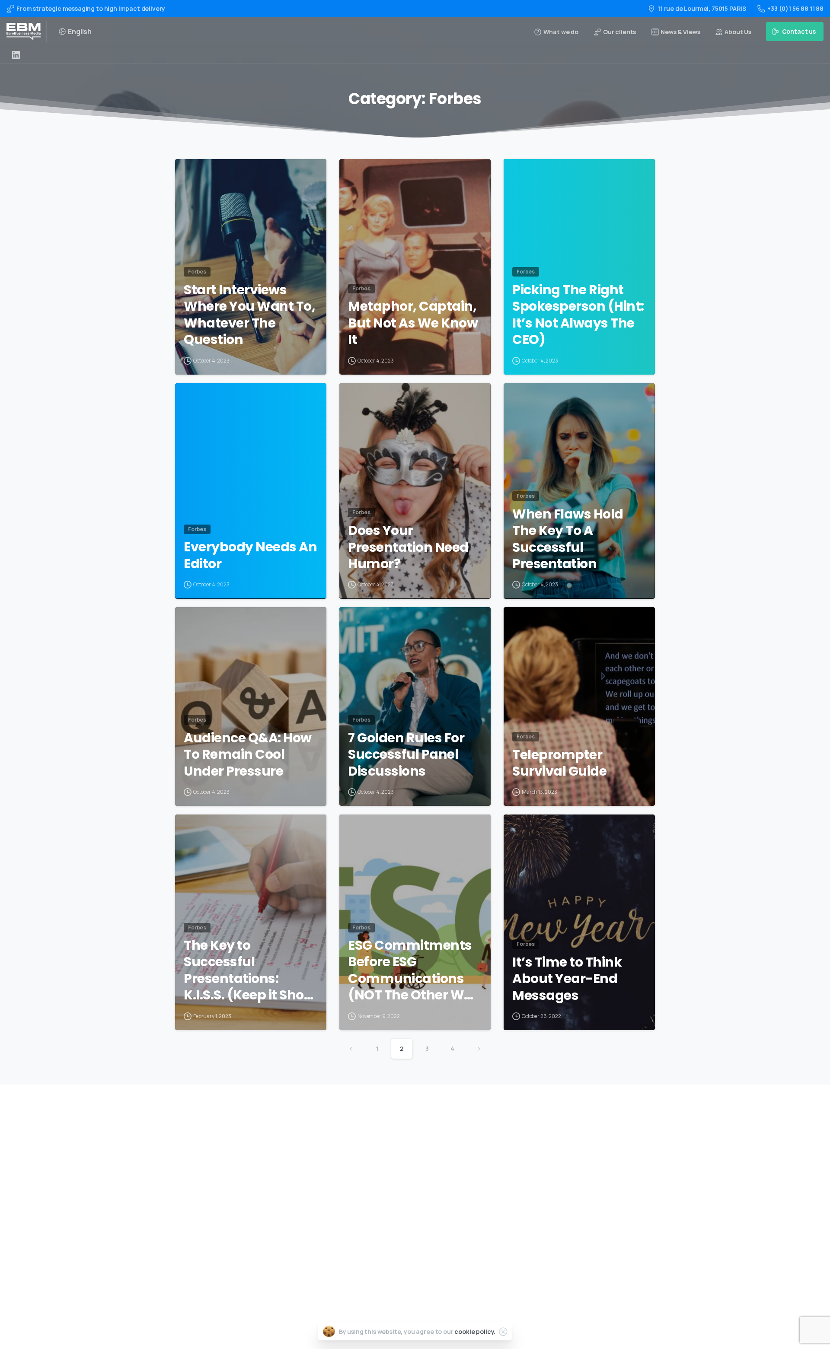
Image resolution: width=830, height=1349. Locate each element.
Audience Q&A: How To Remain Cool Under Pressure (248, 754)
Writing (391, 1150)
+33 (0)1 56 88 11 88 (795, 8)
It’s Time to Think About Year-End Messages (567, 979)
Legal (388, 1247)
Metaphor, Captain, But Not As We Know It (413, 323)
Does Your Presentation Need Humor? (408, 547)
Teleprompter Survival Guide (559, 763)
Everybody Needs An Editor (250, 555)
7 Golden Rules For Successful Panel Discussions (406, 754)
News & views (399, 1233)
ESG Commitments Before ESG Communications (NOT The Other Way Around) (414, 970)
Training (392, 1164)
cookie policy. (474, 1331)
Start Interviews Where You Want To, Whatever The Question (249, 315)
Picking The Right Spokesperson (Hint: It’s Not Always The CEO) (578, 315)
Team (388, 1206)
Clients (391, 1219)
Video (388, 1178)
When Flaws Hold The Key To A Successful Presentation (567, 539)
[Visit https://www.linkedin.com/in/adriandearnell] (16, 55)
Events (390, 1192)
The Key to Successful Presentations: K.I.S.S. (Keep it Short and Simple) (249, 970)
